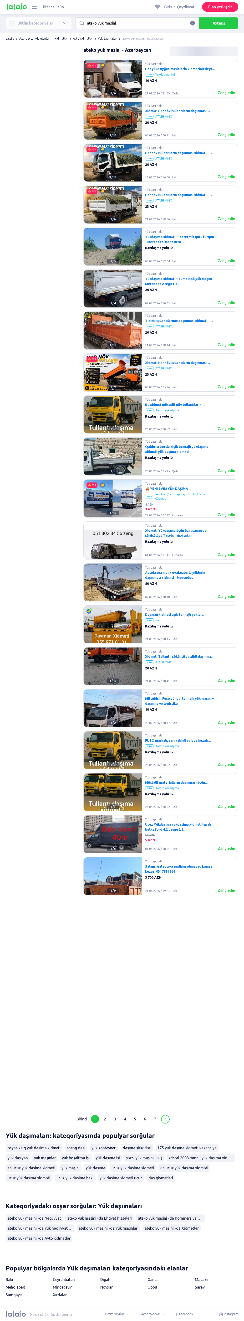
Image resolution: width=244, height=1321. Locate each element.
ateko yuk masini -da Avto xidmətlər (39, 1238)
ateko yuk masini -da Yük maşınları (108, 1228)
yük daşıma (95, 1168)
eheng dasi (76, 1148)
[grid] (160, 584)
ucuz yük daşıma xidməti (29, 1178)
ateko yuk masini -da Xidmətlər (172, 1228)
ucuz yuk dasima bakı (74, 1178)
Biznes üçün (53, 7)
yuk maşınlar (45, 1158)
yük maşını (70, 1168)
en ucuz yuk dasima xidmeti (31, 1168)
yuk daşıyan (18, 1158)
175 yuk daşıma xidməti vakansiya (187, 1148)
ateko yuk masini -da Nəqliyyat (34, 1218)
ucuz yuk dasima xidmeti (133, 1168)
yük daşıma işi (108, 1158)
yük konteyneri (104, 1148)
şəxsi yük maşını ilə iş (144, 1158)
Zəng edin (226, 93)
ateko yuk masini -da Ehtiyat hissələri (99, 1218)
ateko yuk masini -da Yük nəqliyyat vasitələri (41, 1228)
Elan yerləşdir (220, 7)
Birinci (81, 1119)
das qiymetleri (160, 1178)
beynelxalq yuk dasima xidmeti (34, 1148)
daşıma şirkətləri (137, 1148)
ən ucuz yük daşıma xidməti (184, 1168)
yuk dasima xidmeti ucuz (121, 1178)
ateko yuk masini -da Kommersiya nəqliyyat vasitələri (171, 1218)
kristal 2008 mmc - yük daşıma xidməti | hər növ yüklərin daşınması (201, 1158)
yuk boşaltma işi (76, 1158)
